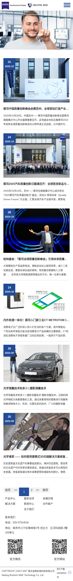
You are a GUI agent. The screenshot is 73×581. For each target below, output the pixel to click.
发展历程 (48, 498)
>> (37, 490)
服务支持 (29, 498)
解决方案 (10, 503)
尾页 (45, 490)
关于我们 (29, 509)
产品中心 (10, 498)
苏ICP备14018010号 (61, 573)
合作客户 (48, 503)
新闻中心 (29, 503)
